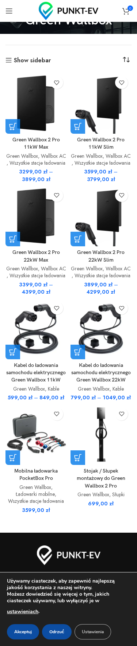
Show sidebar (32, 60)
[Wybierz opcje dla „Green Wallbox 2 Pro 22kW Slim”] (78, 239)
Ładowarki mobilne (35, 494)
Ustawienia (93, 632)
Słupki (118, 494)
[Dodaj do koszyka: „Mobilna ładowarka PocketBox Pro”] (12, 457)
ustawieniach (22, 611)
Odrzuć (56, 632)
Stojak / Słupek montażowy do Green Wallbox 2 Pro (101, 478)
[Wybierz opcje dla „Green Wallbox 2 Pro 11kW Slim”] (78, 126)
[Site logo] (69, 10)
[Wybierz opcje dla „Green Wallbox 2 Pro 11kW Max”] (12, 126)
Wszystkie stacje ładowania (37, 163)
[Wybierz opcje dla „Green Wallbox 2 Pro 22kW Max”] (12, 239)
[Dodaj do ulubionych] (56, 82)
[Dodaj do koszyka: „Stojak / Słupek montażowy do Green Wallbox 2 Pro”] (78, 457)
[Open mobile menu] (9, 11)
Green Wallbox (22, 156)
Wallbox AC (53, 156)
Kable (53, 388)
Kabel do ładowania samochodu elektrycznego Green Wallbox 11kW (36, 372)
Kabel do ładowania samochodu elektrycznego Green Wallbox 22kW (101, 372)
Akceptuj (23, 632)
